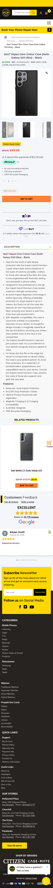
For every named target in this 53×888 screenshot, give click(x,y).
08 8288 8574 (28, 826)
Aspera (5, 646)
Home (5, 37)
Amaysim (5, 713)
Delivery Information (11, 762)
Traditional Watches (10, 687)
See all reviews (11, 502)
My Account (7, 741)
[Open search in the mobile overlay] (24, 12)
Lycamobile (6, 723)
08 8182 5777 (28, 805)
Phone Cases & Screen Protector (26, 37)
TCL (4, 636)
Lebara (4, 720)
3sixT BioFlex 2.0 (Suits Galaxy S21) (26, 470)
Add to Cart (26, 485)
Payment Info (8, 751)
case (44, 62)
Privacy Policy (8, 755)
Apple (4, 672)
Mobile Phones (9, 625)
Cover (5, 65)
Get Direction (8, 805)
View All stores (14, 845)
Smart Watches (8, 694)
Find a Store (6, 778)
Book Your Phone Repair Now (19, 29)
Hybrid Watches (8, 697)
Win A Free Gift (8, 781)
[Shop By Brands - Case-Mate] (28, 861)
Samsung (11, 41)
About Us (5, 771)
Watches (5, 683)
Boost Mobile (7, 727)
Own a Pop (6, 784)
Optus (4, 710)
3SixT (38, 62)
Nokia (4, 639)
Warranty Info (8, 748)
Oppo (4, 632)
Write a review (27, 502)
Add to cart (26, 199)
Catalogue (5, 774)
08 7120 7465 (28, 837)
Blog (3, 788)
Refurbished (8, 661)
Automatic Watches (9, 690)
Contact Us (7, 758)
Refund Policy (8, 745)
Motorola (6, 643)
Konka (5, 649)
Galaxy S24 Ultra (26, 41)
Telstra (4, 706)
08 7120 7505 (28, 815)
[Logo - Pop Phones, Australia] (6, 12)
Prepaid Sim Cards (10, 702)
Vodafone (5, 716)
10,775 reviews (31, 517)
